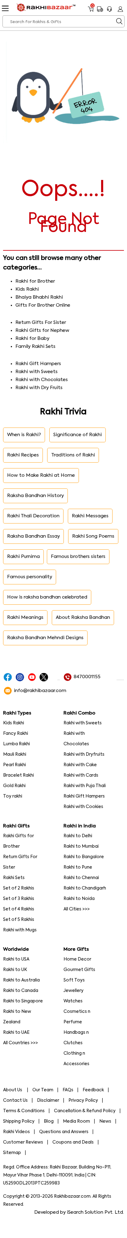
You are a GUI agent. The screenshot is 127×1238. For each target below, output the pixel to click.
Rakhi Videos (16, 1132)
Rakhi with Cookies (83, 807)
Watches (73, 1001)
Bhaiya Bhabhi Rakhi (39, 297)
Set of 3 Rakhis (18, 899)
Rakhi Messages (90, 516)
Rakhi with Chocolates (41, 379)
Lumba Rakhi (16, 744)
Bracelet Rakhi (18, 775)
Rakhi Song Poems (93, 536)
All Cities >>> (76, 909)
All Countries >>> (20, 1043)
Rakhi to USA (16, 959)
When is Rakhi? (24, 434)
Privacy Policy (83, 1100)
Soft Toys (74, 980)
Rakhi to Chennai (81, 878)
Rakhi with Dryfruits (83, 754)
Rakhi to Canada (20, 991)
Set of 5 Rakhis (18, 920)
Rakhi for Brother (35, 281)
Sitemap (12, 1153)
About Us (13, 1090)
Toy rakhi (12, 796)
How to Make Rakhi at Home (41, 475)
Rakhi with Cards (80, 775)
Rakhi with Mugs (20, 930)
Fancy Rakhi (15, 733)
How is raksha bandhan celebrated (47, 597)
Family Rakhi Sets (35, 346)
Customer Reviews (23, 1142)
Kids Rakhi (27, 289)
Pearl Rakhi (14, 765)
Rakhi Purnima (23, 556)
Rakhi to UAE (16, 1032)
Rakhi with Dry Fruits (39, 387)
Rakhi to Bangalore (83, 857)
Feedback (93, 1090)
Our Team (42, 1090)
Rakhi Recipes (23, 455)
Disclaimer (48, 1100)
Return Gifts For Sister (40, 322)
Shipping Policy (19, 1121)
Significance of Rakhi (77, 434)
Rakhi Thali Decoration (33, 516)
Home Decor (77, 959)
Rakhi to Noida (79, 899)
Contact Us (15, 1100)
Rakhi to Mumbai (81, 846)
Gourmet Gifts (79, 970)
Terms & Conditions (24, 1111)
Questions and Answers (63, 1132)
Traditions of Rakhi (73, 455)
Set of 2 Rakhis (18, 888)
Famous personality (29, 577)
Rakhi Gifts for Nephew (42, 330)
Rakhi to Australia (21, 980)
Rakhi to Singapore (23, 1001)
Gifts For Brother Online (42, 305)
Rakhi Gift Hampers (38, 363)
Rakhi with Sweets (36, 371)
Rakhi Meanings (25, 617)
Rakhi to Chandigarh (84, 888)
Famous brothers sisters (78, 556)
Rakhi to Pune (77, 867)
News (105, 1121)
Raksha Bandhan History (35, 495)
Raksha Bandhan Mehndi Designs (45, 637)
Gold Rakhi (14, 786)
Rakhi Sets (14, 878)
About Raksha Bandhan (83, 617)
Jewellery (73, 991)
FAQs (68, 1090)
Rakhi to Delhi (77, 836)
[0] (91, 11)
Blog (49, 1121)
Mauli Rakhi (14, 754)
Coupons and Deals (73, 1142)
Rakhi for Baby (32, 338)
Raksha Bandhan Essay (33, 536)
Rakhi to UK (15, 970)
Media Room (76, 1121)
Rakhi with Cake (80, 765)
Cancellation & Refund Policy (85, 1111)
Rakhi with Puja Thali (84, 786)
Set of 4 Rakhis (18, 909)
